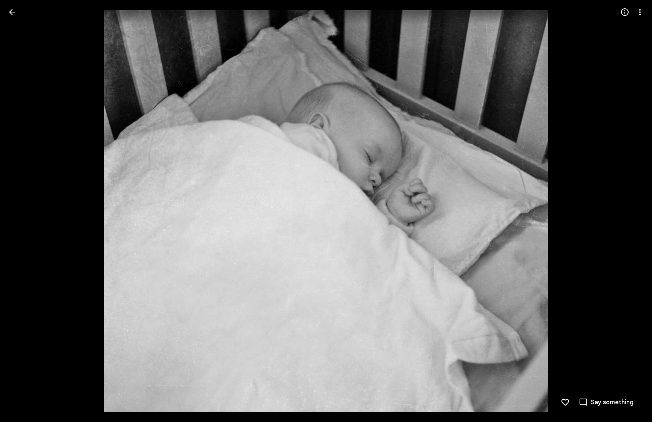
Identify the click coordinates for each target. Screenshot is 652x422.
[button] (630, 211)
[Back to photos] (12, 12)
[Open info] (624, 12)
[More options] (639, 12)
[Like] (565, 402)
